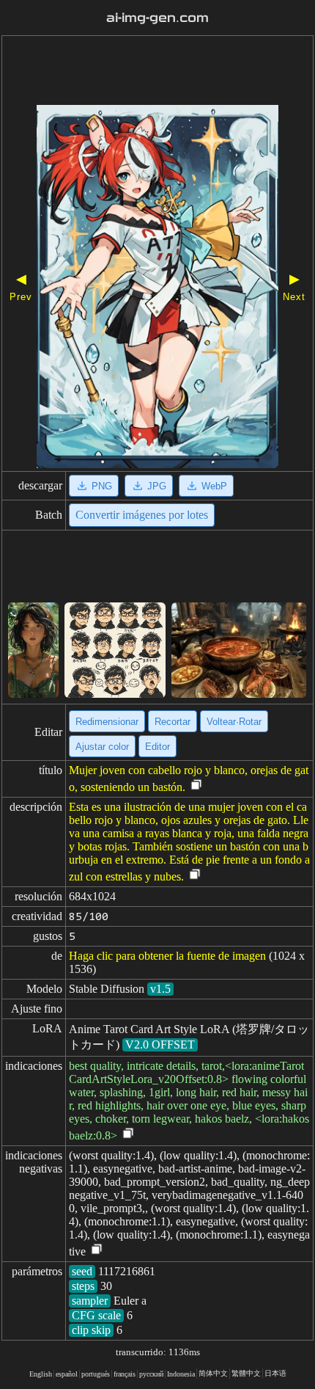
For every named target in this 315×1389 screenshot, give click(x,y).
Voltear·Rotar (234, 721)
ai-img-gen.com (157, 18)
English (40, 1374)
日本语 (275, 1373)
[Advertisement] (157, 72)
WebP (214, 486)
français (125, 1374)
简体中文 (213, 1373)
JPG (156, 486)
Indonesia (181, 1374)
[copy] (196, 785)
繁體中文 (246, 1373)
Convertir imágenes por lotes (141, 514)
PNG (102, 486)
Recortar (172, 721)
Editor (157, 746)
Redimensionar (106, 721)
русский (151, 1374)
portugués (95, 1374)
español (67, 1374)
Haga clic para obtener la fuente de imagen (167, 955)
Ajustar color (102, 746)
